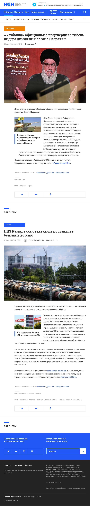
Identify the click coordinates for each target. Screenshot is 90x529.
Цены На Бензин (51, 400)
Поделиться (29, 44)
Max (67, 173)
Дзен (48, 173)
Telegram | (61, 173)
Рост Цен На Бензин (73, 400)
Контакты (18, 465)
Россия (32, 400)
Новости (41, 173)
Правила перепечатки (12, 497)
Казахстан (24, 400)
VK (53, 173)
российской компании (56, 371)
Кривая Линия (53, 12)
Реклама (28, 465)
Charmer (15, 500)
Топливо (40, 400)
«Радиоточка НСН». (68, 377)
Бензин (61, 400)
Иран (30, 186)
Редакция (7, 465)
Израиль (23, 186)
